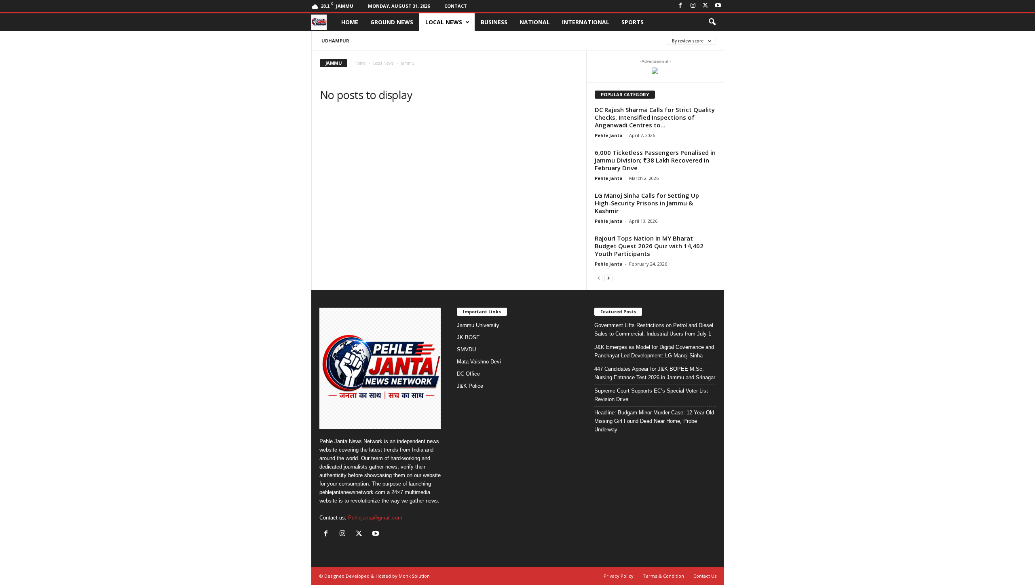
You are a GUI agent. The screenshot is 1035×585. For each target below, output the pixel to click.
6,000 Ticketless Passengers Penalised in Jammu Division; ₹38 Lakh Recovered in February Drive (655, 160)
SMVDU (466, 349)
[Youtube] (718, 6)
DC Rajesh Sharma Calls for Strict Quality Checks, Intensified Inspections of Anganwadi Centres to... (655, 117)
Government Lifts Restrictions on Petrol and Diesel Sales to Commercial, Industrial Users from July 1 (653, 329)
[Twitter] (705, 6)
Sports (632, 22)
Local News (443, 22)
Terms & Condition (663, 576)
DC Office (468, 374)
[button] (712, 22)
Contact (455, 6)
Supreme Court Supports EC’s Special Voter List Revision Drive (651, 395)
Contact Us (704, 576)
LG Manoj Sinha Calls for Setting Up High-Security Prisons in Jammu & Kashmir (647, 203)
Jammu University (478, 325)
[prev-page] (599, 278)
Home (349, 22)
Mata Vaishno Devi (479, 362)
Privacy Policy (619, 576)
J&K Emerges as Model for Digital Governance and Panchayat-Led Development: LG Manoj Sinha (654, 351)
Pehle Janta (609, 135)
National (535, 22)
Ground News (391, 22)
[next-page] (608, 278)
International (585, 22)
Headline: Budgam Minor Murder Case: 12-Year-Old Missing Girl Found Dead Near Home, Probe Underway (654, 421)
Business (494, 22)
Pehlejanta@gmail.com (375, 518)
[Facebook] (680, 6)
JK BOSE (468, 337)
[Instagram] (693, 6)
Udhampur (335, 41)
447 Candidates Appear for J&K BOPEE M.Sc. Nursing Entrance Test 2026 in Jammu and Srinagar (654, 373)
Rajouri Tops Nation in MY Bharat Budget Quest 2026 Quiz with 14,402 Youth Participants (649, 246)
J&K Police (470, 386)
